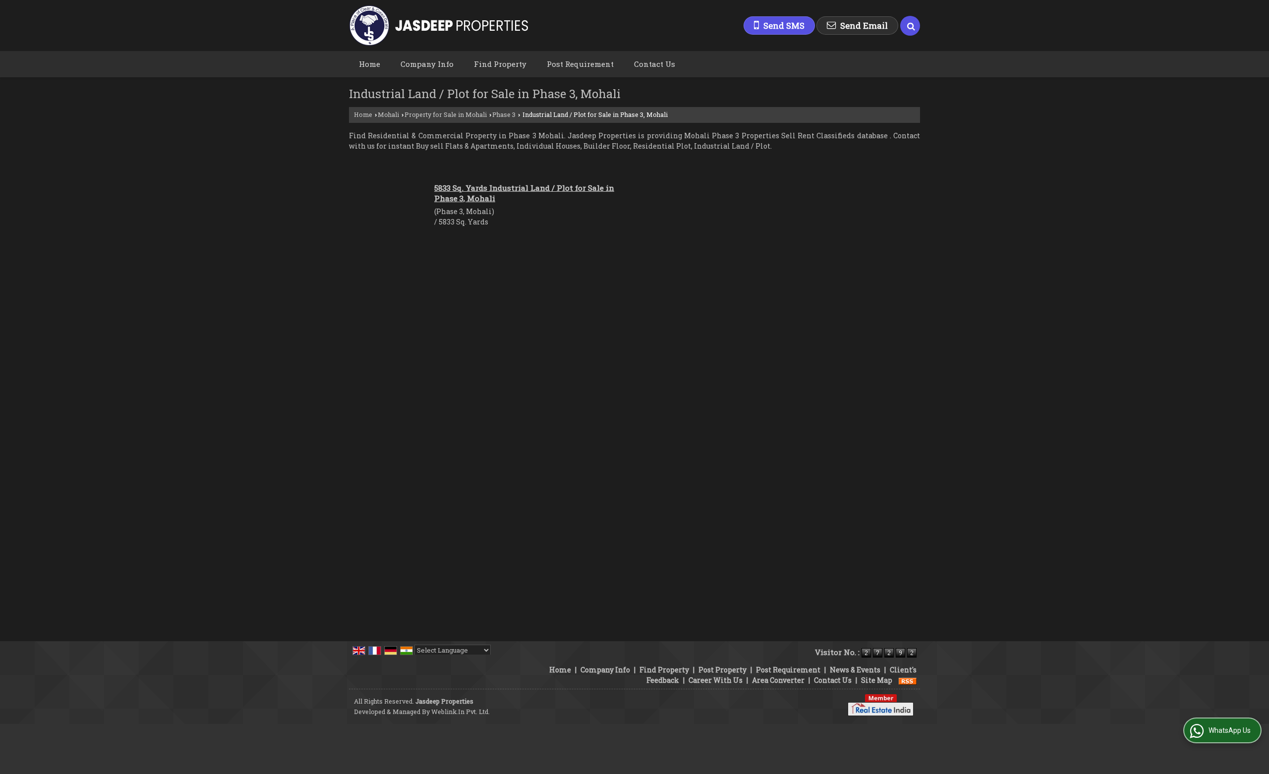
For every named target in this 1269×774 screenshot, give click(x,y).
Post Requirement (580, 64)
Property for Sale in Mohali (445, 114)
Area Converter (778, 680)
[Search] (910, 26)
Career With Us (716, 680)
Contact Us (654, 64)
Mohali (388, 114)
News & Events (855, 669)
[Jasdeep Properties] (438, 25)
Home (369, 64)
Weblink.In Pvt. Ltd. (460, 712)
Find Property (500, 64)
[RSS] (908, 680)
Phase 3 (504, 114)
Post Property (722, 669)
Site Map (876, 680)
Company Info (427, 64)
